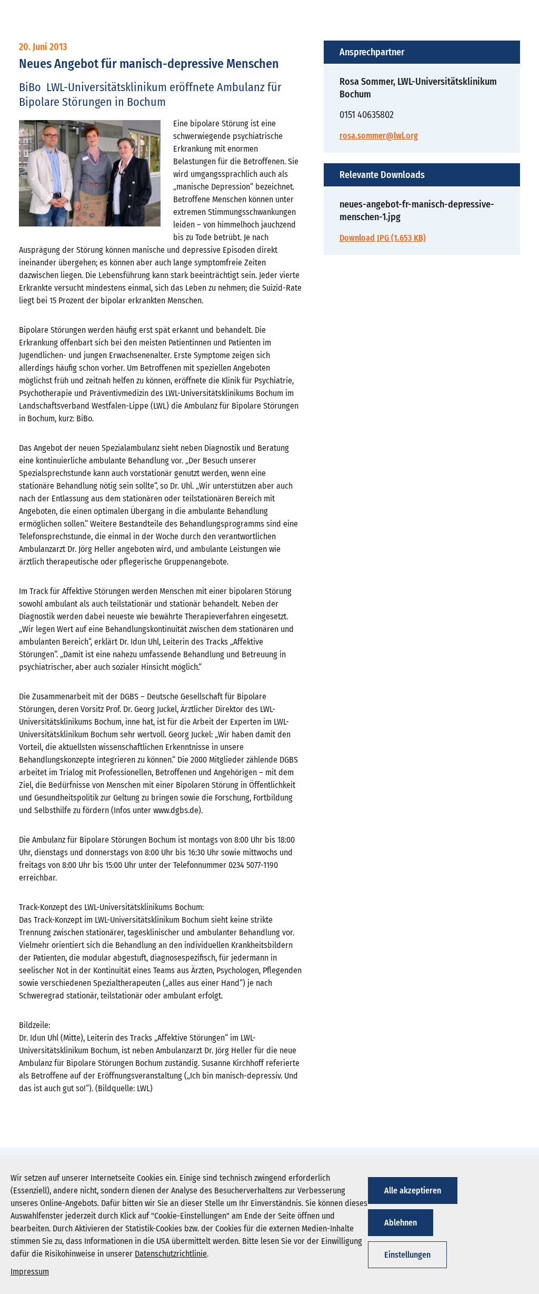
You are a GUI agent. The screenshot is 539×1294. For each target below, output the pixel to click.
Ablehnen (400, 1223)
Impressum (30, 1272)
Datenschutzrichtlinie (171, 1254)
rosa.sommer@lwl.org (379, 136)
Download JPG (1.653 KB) (383, 238)
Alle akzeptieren (412, 1191)
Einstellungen (407, 1255)
